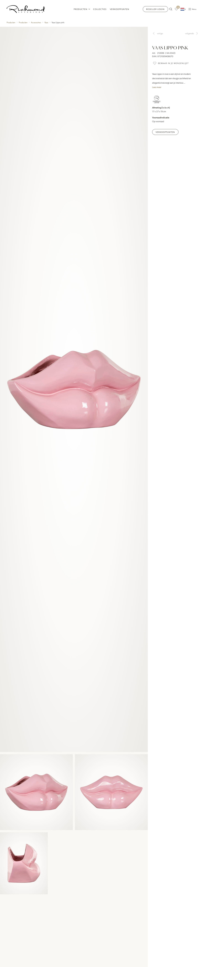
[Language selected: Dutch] (183, 9)
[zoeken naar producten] (171, 9)
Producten (80, 9)
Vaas (46, 22)
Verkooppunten (119, 9)
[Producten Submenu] (89, 9)
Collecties (100, 9)
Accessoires (36, 22)
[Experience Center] (156, 99)
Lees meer (156, 87)
